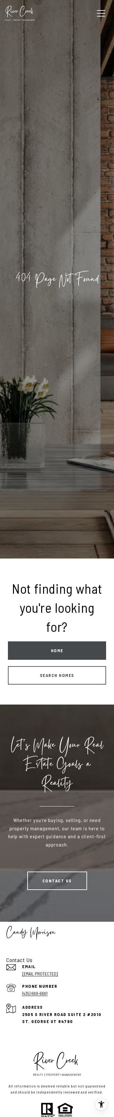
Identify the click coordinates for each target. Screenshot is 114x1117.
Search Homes (57, 675)
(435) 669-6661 (35, 993)
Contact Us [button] (57, 880)
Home (57, 650)
